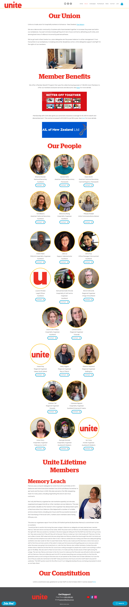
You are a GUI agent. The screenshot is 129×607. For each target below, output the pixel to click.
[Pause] (48, 67)
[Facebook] (71, 4)
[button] (100, 4)
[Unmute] (51, 67)
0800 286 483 (68, 597)
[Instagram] (68, 4)
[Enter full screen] (80, 67)
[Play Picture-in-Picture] (78, 67)
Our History (80, 24)
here (83, 118)
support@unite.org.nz (66, 600)
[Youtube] (65, 4)
